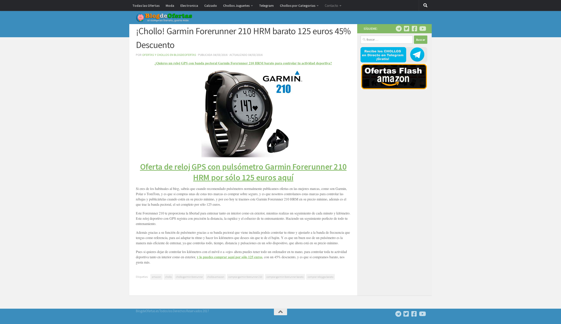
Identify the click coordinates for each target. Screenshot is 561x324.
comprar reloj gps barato (320, 276)
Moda (170, 5)
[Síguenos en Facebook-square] (414, 29)
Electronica (189, 5)
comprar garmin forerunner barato (285, 276)
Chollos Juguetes (236, 5)
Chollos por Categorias (297, 5)
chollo (168, 276)
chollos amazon (215, 276)
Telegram (266, 5)
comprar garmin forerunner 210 (245, 276)
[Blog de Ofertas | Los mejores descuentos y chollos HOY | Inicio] (164, 17)
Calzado (210, 5)
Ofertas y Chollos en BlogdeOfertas (169, 55)
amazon (156, 276)
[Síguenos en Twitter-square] (406, 29)
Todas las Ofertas (146, 5)
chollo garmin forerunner (189, 276)
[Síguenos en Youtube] (422, 29)
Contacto (331, 5)
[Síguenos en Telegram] (399, 29)
